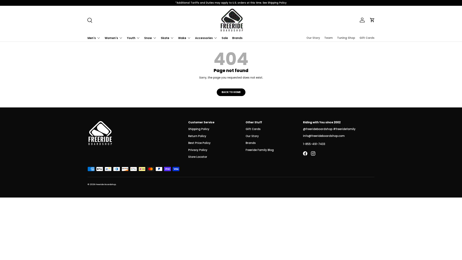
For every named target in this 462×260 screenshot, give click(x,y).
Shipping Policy (198, 129)
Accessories (204, 38)
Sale (225, 38)
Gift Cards (366, 38)
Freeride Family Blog (260, 150)
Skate (165, 38)
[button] (372, 20)
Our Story (313, 38)
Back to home (231, 92)
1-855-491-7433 (314, 144)
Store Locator (197, 157)
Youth (131, 38)
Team (328, 38)
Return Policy (197, 136)
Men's (92, 38)
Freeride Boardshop (106, 184)
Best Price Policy (199, 143)
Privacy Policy (197, 150)
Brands (237, 38)
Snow (148, 38)
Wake (182, 38)
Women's (111, 38)
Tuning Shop (346, 38)
